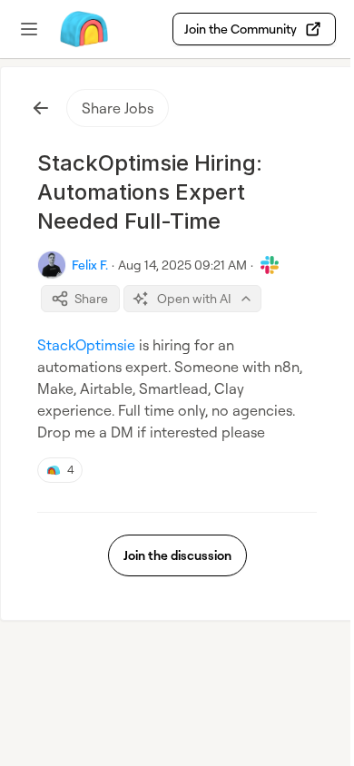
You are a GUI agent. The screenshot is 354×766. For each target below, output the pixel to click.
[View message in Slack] (269, 265)
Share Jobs (117, 108)
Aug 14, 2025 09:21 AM (182, 264)
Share (91, 298)
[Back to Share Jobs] (41, 108)
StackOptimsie (86, 345)
